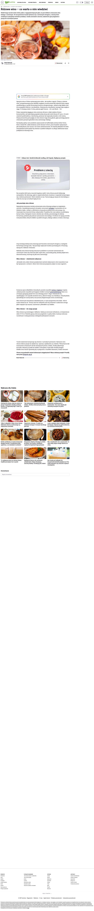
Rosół (2, 883)
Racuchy (49, 888)
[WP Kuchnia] (11, 2)
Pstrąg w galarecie (4, 888)
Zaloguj (87, 2)
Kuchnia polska (21, 2)
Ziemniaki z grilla (27, 882)
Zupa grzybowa (4, 887)
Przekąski (2, 880)
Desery (48, 882)
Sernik (48, 877)
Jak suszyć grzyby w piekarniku (30, 875)
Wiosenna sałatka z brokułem (30, 885)
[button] (81, 2)
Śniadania (3, 875)
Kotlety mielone (4, 882)
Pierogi (2, 885)
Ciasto (48, 875)
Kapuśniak (73, 879)
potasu (54, 290)
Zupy (2, 877)
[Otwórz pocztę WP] (77, 2)
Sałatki (2, 879)
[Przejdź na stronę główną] (2, 3)
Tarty (48, 883)
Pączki (48, 887)
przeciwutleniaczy (55, 292)
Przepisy (50, 2)
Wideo (56, 2)
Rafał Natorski (8, 62)
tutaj (28, 908)
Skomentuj (59, 63)
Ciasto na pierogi (74, 877)
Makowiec (49, 879)
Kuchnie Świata (32, 2)
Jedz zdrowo (42, 2)
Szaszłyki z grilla (27, 883)
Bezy (48, 885)
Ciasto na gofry (74, 882)
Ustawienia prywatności (68, 898)
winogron (51, 208)
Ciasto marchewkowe (75, 875)
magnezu (59, 290)
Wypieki (63, 2)
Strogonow (73, 880)
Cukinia (25, 880)
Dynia (25, 879)
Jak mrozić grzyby (27, 877)
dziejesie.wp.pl (27, 354)
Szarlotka (49, 880)
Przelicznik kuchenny (75, 883)
